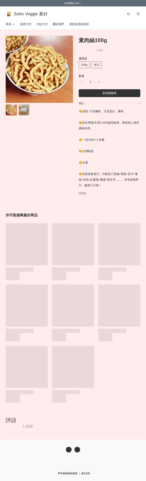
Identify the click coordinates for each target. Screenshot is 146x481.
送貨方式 (25, 24)
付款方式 (42, 24)
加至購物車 (109, 93)
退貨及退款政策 (79, 24)
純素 (83, 193)
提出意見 (85, 473)
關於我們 (58, 24)
